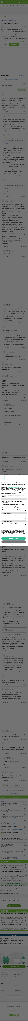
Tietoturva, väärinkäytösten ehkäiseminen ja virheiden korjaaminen (11, 524)
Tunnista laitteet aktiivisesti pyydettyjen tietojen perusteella (12, 518)
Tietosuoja (14, 544)
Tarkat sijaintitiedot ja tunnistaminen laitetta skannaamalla (12, 502)
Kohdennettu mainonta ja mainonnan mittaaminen (13, 504)
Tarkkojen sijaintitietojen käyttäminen (10, 515)
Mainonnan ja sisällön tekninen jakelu (10, 527)
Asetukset (14, 542)
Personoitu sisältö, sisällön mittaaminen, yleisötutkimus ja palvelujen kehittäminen (11, 507)
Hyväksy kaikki (13, 538)
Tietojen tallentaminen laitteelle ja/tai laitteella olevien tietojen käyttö (12, 510)
